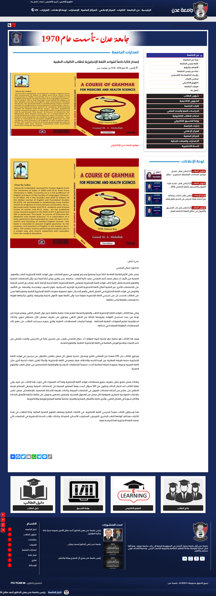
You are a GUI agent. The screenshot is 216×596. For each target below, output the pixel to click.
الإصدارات (73, 10)
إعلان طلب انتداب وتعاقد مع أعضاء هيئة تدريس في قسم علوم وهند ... (185, 198)
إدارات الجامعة (191, 126)
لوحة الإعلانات (59, 10)
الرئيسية (146, 10)
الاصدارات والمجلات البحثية (185, 141)
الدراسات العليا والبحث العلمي (183, 111)
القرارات (44, 10)
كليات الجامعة (191, 106)
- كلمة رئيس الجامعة (189, 63)
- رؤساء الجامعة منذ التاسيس (185, 75)
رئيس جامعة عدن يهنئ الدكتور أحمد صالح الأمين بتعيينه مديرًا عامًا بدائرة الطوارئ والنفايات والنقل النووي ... (56, 592)
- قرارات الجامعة (191, 86)
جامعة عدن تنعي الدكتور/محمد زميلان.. (84, 544)
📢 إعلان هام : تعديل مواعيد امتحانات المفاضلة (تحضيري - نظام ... (186, 174)
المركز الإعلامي (107, 10)
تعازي (34, 560)
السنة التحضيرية (190, 146)
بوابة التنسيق (83, 508)
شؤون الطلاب (191, 96)
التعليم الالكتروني (133, 508)
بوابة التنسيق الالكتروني (186, 121)
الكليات (121, 10)
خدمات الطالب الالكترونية (186, 116)
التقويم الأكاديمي (66, 2)
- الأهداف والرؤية (191, 67)
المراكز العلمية (89, 10)
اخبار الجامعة (31, 529)
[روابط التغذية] (3, 515)
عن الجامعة (133, 10)
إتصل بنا (34, 2)
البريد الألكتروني (51, 2)
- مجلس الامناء (192, 79)
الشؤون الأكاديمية (189, 101)
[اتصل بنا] (3, 525)
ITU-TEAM (16, 583)
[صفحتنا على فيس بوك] (3, 520)
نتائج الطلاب (183, 508)
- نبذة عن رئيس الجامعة (188, 71)
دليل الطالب (33, 508)
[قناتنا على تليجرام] (3, 530)
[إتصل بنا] (190, 559)
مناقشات (32, 539)
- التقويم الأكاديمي (190, 82)
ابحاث (41, 2)
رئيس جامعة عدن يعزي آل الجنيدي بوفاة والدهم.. (79, 558)
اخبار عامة (32, 555)
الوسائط (33, 565)
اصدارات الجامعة (29, 550)
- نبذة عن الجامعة (191, 60)
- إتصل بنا (195, 90)
